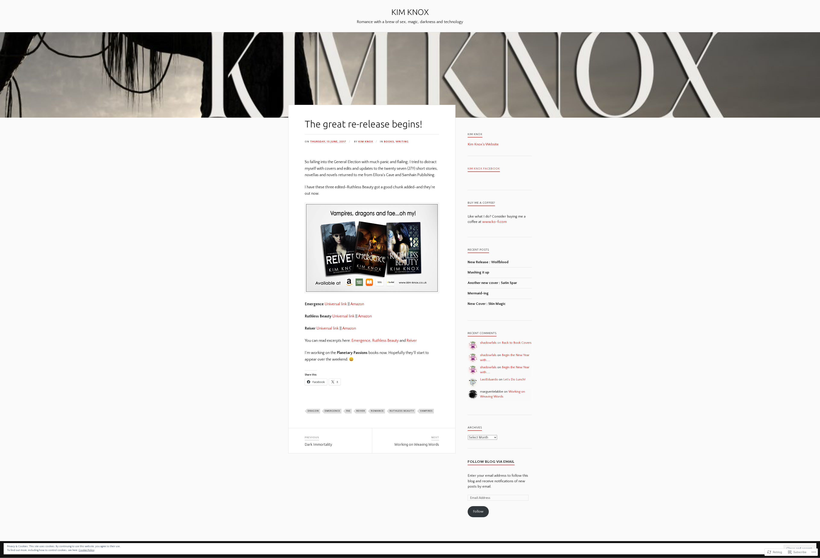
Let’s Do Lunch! (514, 379)
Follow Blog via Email (491, 461)
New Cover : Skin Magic (487, 304)
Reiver (412, 341)
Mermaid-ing (478, 293)
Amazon (357, 304)
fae (348, 411)
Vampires (426, 411)
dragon (313, 411)
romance (377, 411)
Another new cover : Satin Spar (492, 283)
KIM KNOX (410, 11)
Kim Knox (365, 141)
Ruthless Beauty (385, 341)
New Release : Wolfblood (488, 262)
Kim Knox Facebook (484, 168)
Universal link (336, 304)
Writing (402, 141)
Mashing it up (478, 272)
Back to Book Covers (517, 343)
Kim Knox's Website (483, 144)
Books (389, 141)
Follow (478, 511)
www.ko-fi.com (494, 222)
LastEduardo (489, 379)
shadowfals (488, 343)
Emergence (360, 341)
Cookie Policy (86, 550)
